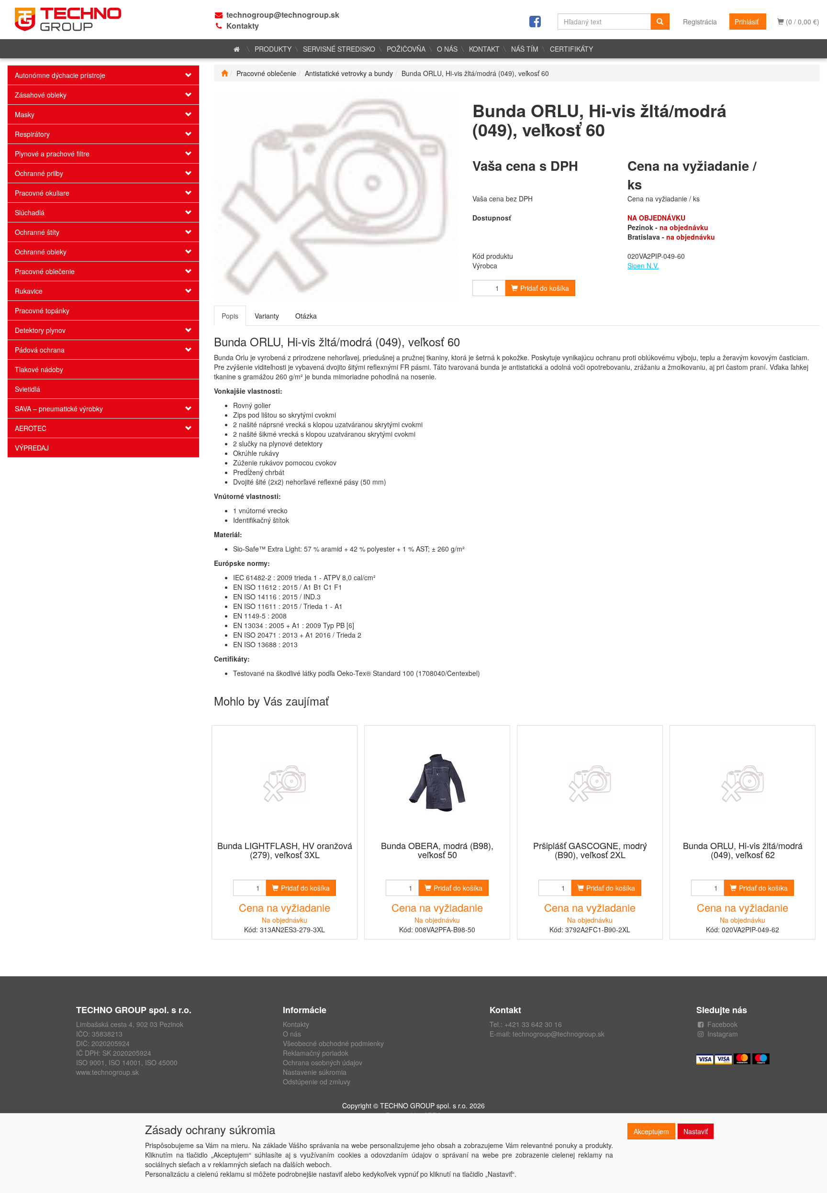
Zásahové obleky (41, 94)
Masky (24, 114)
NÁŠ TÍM (524, 49)
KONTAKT (484, 49)
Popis (230, 315)
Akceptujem (651, 1131)
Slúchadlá (30, 212)
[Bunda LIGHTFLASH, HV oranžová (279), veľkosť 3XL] (285, 783)
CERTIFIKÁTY (571, 49)
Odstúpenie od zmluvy (316, 1081)
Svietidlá (27, 389)
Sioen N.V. (643, 265)
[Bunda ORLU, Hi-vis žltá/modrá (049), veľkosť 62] (743, 783)
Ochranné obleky (41, 251)
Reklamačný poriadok (315, 1053)
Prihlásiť (747, 21)
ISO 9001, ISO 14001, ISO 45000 (127, 1062)
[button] (183, 75)
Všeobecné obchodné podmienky (333, 1043)
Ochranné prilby (39, 173)
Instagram (722, 1033)
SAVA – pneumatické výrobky (59, 408)
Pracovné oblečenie (45, 271)
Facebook (722, 1024)
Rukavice (29, 291)
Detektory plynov (40, 330)
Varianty (267, 315)
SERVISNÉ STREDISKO (339, 49)
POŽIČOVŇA (406, 49)
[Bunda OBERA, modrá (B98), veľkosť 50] (437, 783)
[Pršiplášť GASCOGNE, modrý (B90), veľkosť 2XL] (590, 783)
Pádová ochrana (40, 349)
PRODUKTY (273, 49)
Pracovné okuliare (42, 193)
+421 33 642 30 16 (533, 1024)
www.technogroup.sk (107, 1072)
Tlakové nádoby (39, 369)
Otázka (306, 315)
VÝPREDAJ (32, 448)
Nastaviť (695, 1131)
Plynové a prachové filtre (52, 153)
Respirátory (32, 134)
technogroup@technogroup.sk (282, 14)
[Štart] (224, 73)
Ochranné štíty (37, 232)
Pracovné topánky (42, 310)
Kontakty (242, 25)
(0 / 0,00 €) (801, 21)
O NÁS (447, 49)
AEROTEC (30, 428)
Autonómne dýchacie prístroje (60, 75)
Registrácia (700, 21)
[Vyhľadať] (660, 21)
